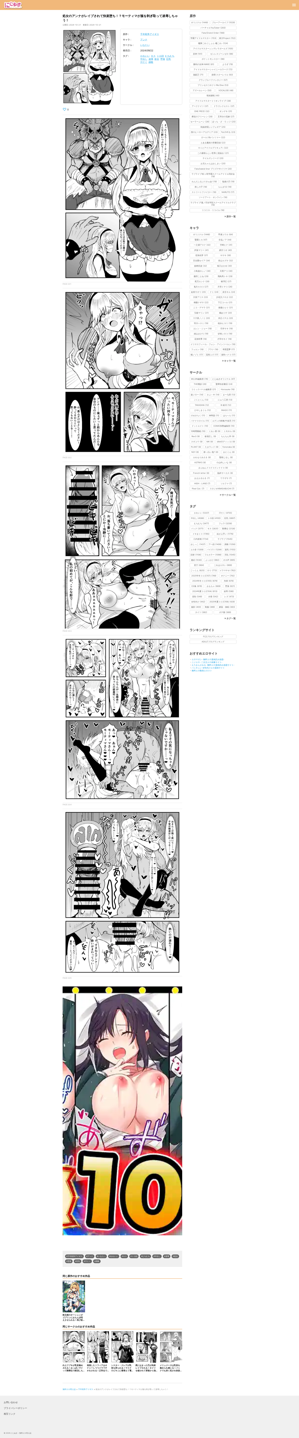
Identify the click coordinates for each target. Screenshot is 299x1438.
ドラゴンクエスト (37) (224, 106)
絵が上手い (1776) (225, 534)
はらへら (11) (229, 415)
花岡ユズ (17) (212, 354)
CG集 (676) (196, 586)
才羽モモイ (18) (224, 339)
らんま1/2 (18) (225, 187)
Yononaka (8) (228, 447)
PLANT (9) (196, 447)
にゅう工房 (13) (225, 400)
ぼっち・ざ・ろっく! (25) (224, 121)
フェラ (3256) (225, 523)
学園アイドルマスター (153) (203, 38)
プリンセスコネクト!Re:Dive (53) (213, 85)
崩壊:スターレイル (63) (222, 74)
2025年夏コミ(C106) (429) (222, 601)
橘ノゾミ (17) (197, 354)
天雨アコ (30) (226, 271)
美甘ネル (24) (228, 292)
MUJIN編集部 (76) (199, 379)
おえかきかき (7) (202, 478)
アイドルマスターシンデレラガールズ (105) (213, 48)
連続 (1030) (196, 560)
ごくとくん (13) (201, 400)
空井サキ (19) (226, 328)
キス (153, 55)
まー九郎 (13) (229, 394)
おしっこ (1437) (198, 544)
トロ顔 (160, 55)
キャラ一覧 (230, 360)
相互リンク (9, 1413)
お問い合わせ (11, 1402)
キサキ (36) (225, 255)
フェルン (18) (197, 349)
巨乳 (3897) (229, 518)
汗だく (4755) (225, 513)
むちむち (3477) (201, 523)
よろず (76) (227, 64)
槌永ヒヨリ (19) (225, 323)
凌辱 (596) (229, 591)
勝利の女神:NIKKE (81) (203, 64)
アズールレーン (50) (202, 90)
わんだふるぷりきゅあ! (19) (204, 181)
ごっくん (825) (197, 570)
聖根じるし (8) (226, 457)
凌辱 (151, 59)
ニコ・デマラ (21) (201, 307)
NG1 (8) (195, 452)
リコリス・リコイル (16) (213, 210)
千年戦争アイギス (149, 34)
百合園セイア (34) (201, 260)
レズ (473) (229, 596)
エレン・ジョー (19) (202, 328)
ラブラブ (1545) (225, 539)
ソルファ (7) (226, 483)
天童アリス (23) (200, 297)
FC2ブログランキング (213, 636)
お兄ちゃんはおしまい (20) (213, 163)
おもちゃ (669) (214, 586)
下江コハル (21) (225, 302)
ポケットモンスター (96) (213, 59)
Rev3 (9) (196, 436)
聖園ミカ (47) (201, 239)
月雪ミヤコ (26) (225, 286)
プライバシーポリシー (15, 1408)
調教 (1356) (230, 544)
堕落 (162, 59)
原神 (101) (197, 54)
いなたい (145, 45)
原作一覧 (231, 216)
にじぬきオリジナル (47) (223, 379)
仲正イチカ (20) (225, 318)
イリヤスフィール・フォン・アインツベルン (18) (213, 344)
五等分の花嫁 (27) (226, 116)
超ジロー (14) (197, 394)
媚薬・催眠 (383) (227, 607)
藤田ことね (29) (201, 276)
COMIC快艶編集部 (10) (224, 426)
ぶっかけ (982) (212, 560)
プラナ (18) (213, 349)
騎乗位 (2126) (228, 528)
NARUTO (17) (228, 192)
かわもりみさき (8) (202, 457)
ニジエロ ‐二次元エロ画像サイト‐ (207, 662)
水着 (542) (213, 596)
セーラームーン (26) (199, 121)
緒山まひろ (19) (201, 333)
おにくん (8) (229, 452)
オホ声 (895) (229, 560)
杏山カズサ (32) (225, 260)
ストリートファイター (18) (204, 192)
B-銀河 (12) (226, 405)
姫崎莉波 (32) (200, 266)
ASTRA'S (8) (200, 462)
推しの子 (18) (201, 187)
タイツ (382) (201, 612)
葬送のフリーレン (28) (202, 116)
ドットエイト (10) (200, 426)
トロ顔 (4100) (214, 518)
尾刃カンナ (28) (202, 281)
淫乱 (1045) (230, 554)
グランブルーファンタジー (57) (213, 80)
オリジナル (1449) (199, 22)
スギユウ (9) (197, 441)
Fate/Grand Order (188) (213, 33)
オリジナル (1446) (201, 234)
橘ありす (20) (225, 313)
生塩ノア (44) (225, 239)
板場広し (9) (210, 436)
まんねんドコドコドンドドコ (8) (213, 467)
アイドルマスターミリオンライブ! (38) (213, 101)
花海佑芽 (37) (201, 255)
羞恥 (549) (197, 596)
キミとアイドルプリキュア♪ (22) (213, 148)
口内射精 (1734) (201, 539)
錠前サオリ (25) (198, 292)
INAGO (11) (226, 410)
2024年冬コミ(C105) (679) (205, 581)
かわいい (145, 55)
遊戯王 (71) (198, 74)
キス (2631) (212, 528)
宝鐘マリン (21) (201, 313)
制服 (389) (210, 607)
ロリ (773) (212, 570)
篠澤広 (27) (226, 281)
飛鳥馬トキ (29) (225, 276)
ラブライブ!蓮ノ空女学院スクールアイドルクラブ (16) (213, 203)
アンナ (143, 39)
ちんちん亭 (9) (228, 436)
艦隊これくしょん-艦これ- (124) (213, 43)
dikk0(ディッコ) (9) (226, 441)
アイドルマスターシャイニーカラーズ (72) (213, 69)
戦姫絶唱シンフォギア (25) (213, 127)
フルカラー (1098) (212, 554)
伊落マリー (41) (201, 250)
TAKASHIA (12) (202, 405)
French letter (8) (201, 473)
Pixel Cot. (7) (198, 488)
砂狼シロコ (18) (225, 333)
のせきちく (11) (198, 415)
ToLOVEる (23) (228, 132)
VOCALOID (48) (225, 90)
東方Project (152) (227, 38)
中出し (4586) (197, 518)
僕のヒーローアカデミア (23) (204, 132)
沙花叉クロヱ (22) (224, 297)
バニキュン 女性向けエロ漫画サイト (208, 668)
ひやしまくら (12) (202, 410)
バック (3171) (197, 528)
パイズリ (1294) (214, 549)
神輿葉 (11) (214, 415)
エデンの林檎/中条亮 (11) (223, 421)
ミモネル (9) (229, 431)
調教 (151, 62)
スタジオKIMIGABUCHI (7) (222, 488)
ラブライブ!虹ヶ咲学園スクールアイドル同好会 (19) (213, 175)
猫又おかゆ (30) (224, 266)
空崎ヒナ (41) (226, 245)
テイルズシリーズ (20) (213, 158)
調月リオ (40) (225, 250)
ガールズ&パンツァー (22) (213, 137)
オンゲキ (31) (226, 111)
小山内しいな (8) (224, 462)
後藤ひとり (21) (225, 307)
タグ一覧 (231, 618)
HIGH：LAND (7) (202, 483)
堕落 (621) (230, 586)
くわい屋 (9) (214, 431)
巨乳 (168, 59)
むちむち (169, 55)
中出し (143, 59)
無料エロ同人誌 (69, 1389)
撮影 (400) (196, 607)
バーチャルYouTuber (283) (213, 27)
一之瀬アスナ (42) (202, 245)
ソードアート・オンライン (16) (213, 197)
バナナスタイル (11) (200, 421)
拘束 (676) (229, 581)
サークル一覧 (229, 494)
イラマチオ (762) (228, 570)
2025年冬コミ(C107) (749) (203, 575)
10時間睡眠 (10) (198, 431)
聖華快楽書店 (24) (224, 384)
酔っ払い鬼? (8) (211, 452)
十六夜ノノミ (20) (201, 318)
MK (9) (209, 441)
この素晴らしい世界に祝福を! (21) (213, 153)
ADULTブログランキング (213, 641)
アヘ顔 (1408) (215, 544)
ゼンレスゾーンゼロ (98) (221, 54)
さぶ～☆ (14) (213, 394)
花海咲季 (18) (200, 339)
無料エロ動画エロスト (202, 670)
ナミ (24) (214, 292)
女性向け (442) (198, 601)
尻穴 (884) (199, 565)
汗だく (143, 62)
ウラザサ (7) (226, 478)
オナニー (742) (228, 575)
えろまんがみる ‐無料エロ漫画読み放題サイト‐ (213, 665)
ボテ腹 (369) (225, 612)
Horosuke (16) (228, 389)
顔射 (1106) (196, 554)
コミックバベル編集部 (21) (203, 389)
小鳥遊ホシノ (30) (202, 271)
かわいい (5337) (201, 513)
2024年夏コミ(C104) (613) (204, 591)
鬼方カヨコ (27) (201, 286)
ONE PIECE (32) (201, 111)
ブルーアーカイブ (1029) (223, 22)
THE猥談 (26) (200, 384)
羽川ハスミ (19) (201, 323)
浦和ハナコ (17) (228, 354)
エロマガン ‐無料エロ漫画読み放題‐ (208, 659)
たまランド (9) (211, 447)
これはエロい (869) (223, 565)
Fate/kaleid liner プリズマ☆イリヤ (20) (213, 169)
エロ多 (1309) (197, 549)
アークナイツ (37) (200, 106)
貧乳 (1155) (230, 549)
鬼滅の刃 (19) (228, 181)
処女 (156, 59)
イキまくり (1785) (201, 534)
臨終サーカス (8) (225, 473)
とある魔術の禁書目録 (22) (213, 142)
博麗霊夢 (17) (229, 349)
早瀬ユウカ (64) (225, 234)
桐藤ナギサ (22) (201, 302)
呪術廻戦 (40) (213, 95)
